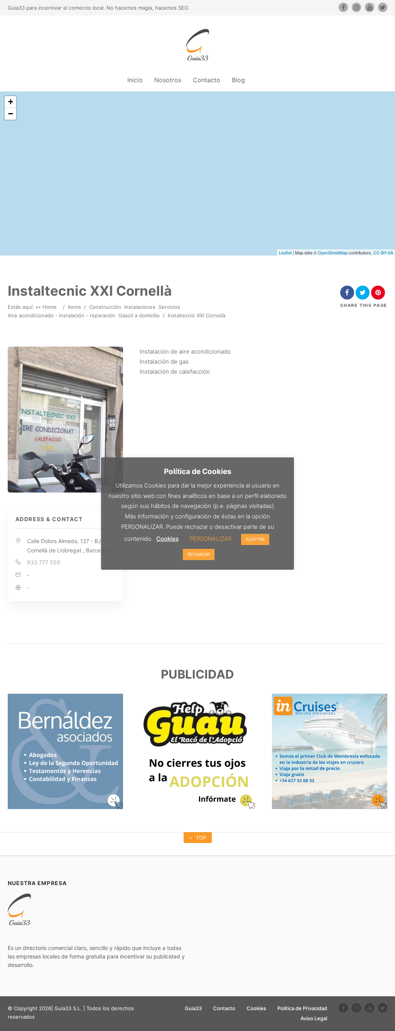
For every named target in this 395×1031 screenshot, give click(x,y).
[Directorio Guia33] (197, 45)
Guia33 (193, 1008)
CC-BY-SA (383, 252)
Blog (238, 80)
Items (74, 307)
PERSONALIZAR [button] (210, 538)
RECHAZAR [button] (198, 554)
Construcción (105, 307)
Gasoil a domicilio (139, 315)
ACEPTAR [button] (255, 539)
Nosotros (167, 80)
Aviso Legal (313, 1018)
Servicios (169, 307)
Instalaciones (139, 307)
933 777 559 (43, 562)
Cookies (256, 1008)
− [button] (10, 114)
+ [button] (10, 102)
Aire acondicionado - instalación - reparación (61, 315)
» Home (47, 307)
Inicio (135, 80)
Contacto (206, 80)
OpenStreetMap (333, 252)
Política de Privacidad (302, 1008)
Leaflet (285, 252)
